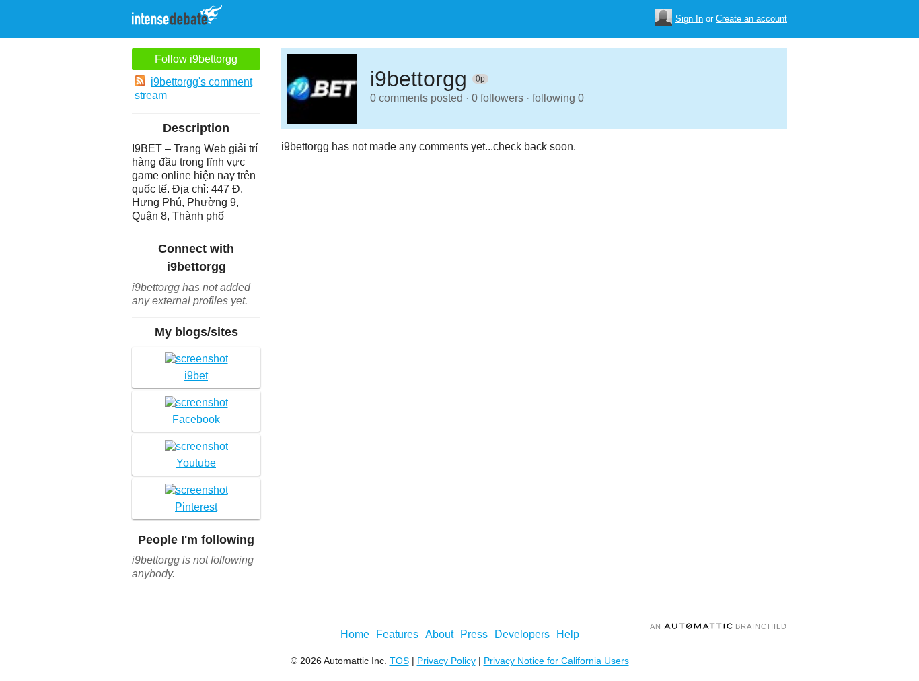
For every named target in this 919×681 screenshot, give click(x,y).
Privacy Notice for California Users (556, 660)
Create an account (751, 18)
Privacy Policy (446, 660)
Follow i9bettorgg (196, 59)
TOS (399, 660)
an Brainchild (718, 626)
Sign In (689, 18)
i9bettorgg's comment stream (193, 88)
